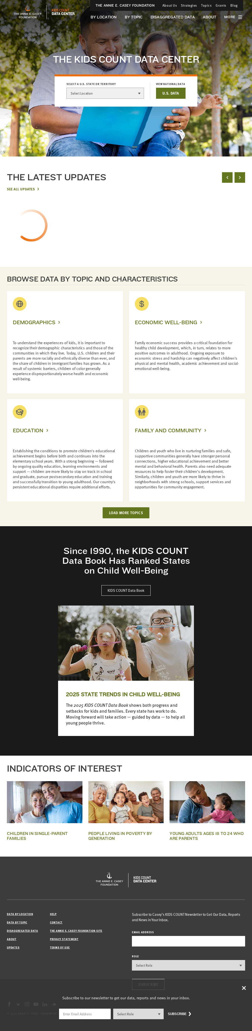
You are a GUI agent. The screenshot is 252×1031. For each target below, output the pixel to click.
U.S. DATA (170, 93)
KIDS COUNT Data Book (126, 590)
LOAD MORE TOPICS (126, 512)
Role (135, 956)
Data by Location (20, 914)
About (209, 17)
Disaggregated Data (173, 17)
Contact (56, 922)
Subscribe (177, 1014)
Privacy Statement (64, 939)
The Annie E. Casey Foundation (125, 5)
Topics (206, 5)
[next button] (240, 177)
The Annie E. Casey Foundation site (76, 930)
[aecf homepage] (28, 12)
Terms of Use (60, 947)
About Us (169, 5)
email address (143, 932)
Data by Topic (17, 922)
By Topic (134, 17)
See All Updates (21, 188)
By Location (104, 17)
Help (53, 914)
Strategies (189, 5)
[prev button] (227, 177)
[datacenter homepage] (63, 12)
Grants (221, 5)
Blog (234, 5)
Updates (13, 947)
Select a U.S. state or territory (91, 84)
